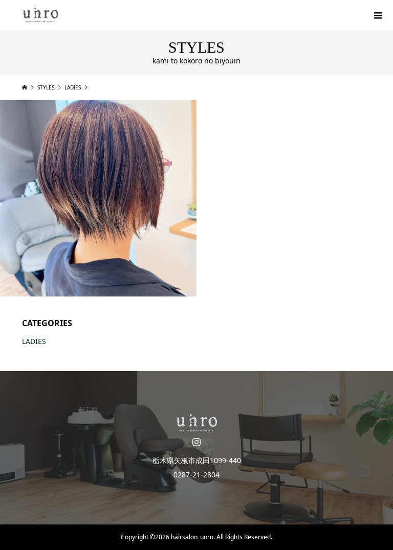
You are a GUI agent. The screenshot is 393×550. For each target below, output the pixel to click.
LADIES (34, 341)
